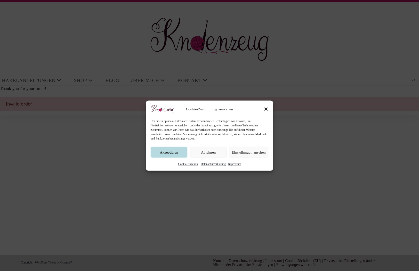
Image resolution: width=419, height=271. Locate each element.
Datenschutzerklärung (213, 163)
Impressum (234, 163)
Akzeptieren (169, 152)
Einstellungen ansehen (249, 152)
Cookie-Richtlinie (188, 163)
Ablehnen (208, 152)
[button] (266, 109)
